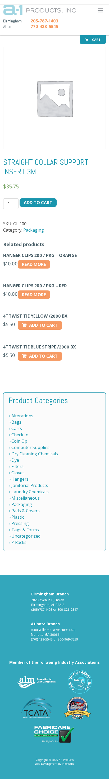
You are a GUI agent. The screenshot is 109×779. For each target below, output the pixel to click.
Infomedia (68, 764)
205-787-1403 (44, 21)
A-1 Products (52, 11)
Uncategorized (25, 536)
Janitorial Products (29, 485)
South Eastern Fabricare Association (80, 682)
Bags (16, 422)
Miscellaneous (25, 498)
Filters (17, 466)
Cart (96, 39)
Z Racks (18, 542)
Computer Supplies (30, 447)
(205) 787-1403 (41, 609)
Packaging (33, 230)
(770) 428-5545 (42, 639)
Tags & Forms (25, 530)
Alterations (22, 416)
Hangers (20, 479)
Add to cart (38, 202)
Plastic (17, 517)
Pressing (20, 523)
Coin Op (19, 441)
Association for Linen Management (36, 682)
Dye (15, 460)
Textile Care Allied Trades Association (35, 708)
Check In (19, 435)
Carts (16, 428)
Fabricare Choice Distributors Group (54, 734)
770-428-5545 (44, 26)
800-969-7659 (68, 639)
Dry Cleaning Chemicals (34, 454)
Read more (34, 264)
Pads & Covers (25, 511)
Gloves (18, 473)
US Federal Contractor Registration (77, 708)
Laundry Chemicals (30, 492)
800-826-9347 (67, 609)
